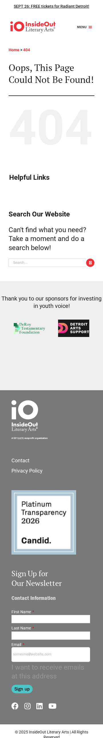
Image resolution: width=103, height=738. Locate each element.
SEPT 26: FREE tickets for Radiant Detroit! (51, 6)
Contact (20, 460)
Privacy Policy (27, 471)
